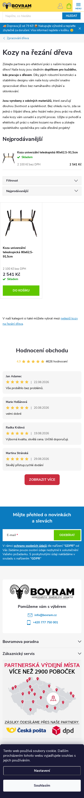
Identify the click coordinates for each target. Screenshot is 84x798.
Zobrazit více (42, 479)
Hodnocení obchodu (42, 350)
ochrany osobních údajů (30, 546)
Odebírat (67, 535)
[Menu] (78, 5)
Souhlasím (42, 785)
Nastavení (42, 770)
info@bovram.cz (45, 615)
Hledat (71, 16)
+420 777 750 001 (45, 622)
